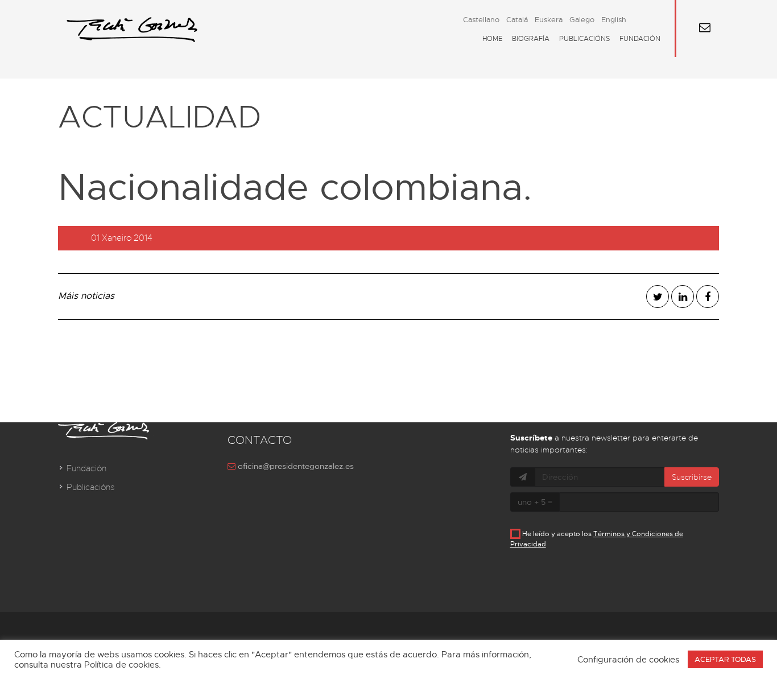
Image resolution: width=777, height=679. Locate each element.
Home (492, 38)
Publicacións (584, 38)
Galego (581, 19)
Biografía (530, 38)
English (613, 19)
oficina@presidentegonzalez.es (294, 466)
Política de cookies (121, 665)
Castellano (481, 19)
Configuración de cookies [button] (628, 660)
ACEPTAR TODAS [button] (725, 659)
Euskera (549, 19)
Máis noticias (86, 296)
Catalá (517, 19)
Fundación (639, 38)
